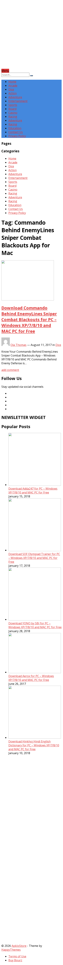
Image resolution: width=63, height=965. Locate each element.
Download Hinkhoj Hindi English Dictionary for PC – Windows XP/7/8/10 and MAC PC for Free (33, 745)
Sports (12, 105)
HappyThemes (11, 950)
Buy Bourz (15, 960)
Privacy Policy (17, 136)
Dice (11, 89)
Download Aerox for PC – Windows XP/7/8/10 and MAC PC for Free (31, 678)
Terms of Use (17, 956)
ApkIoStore (19, 946)
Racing (12, 116)
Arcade (12, 85)
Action (12, 93)
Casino (12, 113)
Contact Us (15, 132)
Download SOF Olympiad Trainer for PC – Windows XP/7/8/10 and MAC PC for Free (34, 558)
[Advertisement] (31, 37)
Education (14, 128)
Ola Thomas (18, 345)
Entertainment (17, 101)
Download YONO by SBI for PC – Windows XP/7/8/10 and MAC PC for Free (35, 625)
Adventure (15, 97)
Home (12, 82)
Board (12, 109)
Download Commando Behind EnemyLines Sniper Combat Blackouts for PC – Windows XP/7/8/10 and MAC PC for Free (29, 319)
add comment (10, 370)
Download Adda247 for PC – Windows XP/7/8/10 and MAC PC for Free (32, 490)
